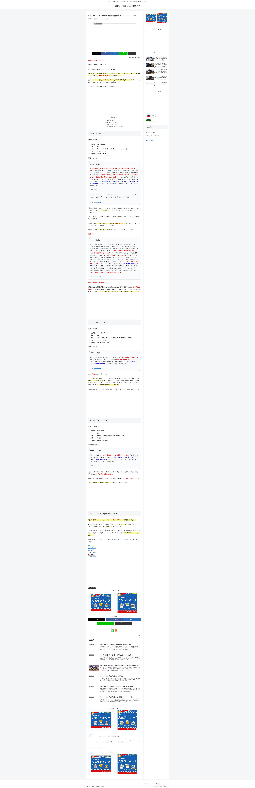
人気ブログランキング (151, 122)
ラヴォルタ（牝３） (110, 120)
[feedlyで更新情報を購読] (112, 630)
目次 (112, 117)
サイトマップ (165, 783)
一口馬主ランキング (92, 556)
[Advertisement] (114, 101)
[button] (132, 53)
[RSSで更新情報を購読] (116, 630)
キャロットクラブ (97, 202)
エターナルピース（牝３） (112, 122)
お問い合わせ (158, 783)
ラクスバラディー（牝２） (112, 124)
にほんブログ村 (92, 548)
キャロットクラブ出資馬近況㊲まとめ (115, 126)
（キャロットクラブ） (119, 539)
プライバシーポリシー (149, 783)
